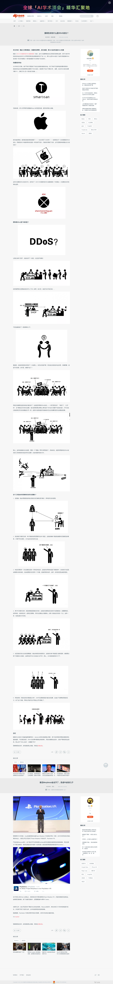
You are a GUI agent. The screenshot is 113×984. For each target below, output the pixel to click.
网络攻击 (22, 762)
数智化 (34, 21)
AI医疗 (83, 881)
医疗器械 (47, 23)
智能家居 (98, 23)
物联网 (85, 23)
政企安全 (62, 21)
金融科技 (42, 21)
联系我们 (15, 975)
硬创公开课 (93, 129)
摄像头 (90, 133)
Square (83, 133)
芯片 (57, 21)
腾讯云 (95, 119)
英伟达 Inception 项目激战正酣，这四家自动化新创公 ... (34, 953)
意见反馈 (28, 975)
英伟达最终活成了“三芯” (19, 952)
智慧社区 (70, 23)
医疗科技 (50, 21)
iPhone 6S (94, 867)
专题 (52, 16)
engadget (17, 916)
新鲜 (19, 26)
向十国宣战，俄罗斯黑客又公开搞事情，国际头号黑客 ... (34, 775)
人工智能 (20, 21)
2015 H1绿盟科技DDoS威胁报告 (25, 53)
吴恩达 (83, 122)
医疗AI (39, 23)
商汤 (83, 874)
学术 (19, 23)
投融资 (42, 23)
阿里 (89, 119)
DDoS (15, 762)
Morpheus (16, 940)
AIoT (91, 21)
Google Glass (85, 867)
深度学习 (84, 863)
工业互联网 (84, 21)
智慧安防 (56, 23)
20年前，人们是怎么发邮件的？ (89, 839)
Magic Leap (84, 870)
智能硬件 (89, 23)
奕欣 (53, 786)
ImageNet (89, 874)
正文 (24, 26)
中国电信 (90, 878)
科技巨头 (36, 23)
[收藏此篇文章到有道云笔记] (56, 752)
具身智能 (91, 863)
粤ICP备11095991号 (47, 982)
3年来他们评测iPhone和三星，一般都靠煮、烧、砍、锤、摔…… (89, 853)
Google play (84, 129)
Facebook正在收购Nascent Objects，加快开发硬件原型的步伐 (90, 99)
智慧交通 (65, 23)
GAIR (46, 16)
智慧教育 (60, 23)
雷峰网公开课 (30, 16)
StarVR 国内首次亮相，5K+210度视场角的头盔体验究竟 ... (63, 953)
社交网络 (90, 122)
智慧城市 (69, 21)
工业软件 (75, 23)
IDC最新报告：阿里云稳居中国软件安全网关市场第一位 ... (63, 775)
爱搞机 (60, 16)
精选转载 (53, 37)
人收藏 (17, 752)
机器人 (93, 23)
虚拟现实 (23, 940)
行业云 (77, 21)
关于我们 (22, 975)
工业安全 (80, 23)
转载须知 (40, 745)
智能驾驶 (28, 21)
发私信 (90, 70)
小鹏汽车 (93, 870)
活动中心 (39, 16)
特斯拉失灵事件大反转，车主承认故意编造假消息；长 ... (48, 775)
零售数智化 (24, 23)
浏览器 (83, 878)
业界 (14, 21)
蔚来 (83, 126)
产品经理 (89, 126)
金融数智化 (29, 23)
